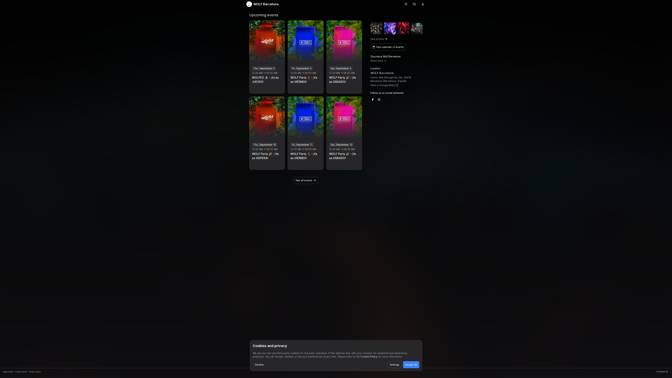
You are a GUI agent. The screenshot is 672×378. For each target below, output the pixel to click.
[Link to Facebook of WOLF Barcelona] (372, 99)
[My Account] (423, 4)
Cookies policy (21, 372)
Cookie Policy (368, 356)
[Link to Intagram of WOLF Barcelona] (379, 99)
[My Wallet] (406, 4)
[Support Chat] (414, 4)
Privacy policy (35, 372)
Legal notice (8, 372)
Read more (376, 60)
